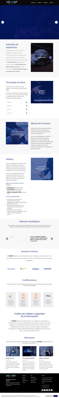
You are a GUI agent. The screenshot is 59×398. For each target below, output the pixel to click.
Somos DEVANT (24, 380)
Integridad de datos (21, 18)
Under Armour (10, 358)
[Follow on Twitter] (42, 390)
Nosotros (39, 2)
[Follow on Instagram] (52, 390)
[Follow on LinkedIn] (47, 390)
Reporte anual (33, 380)
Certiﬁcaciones (33, 377)
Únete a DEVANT (33, 382)
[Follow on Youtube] (49, 390)
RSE (31, 375)
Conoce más (8, 27)
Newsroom (45, 2)
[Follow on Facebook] (45, 390)
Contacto (51, 2)
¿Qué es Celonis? (44, 358)
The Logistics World (28, 358)
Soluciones (33, 2)
